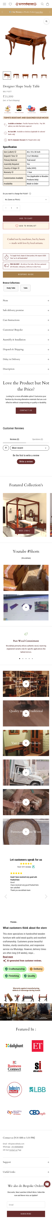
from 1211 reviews (24, 867)
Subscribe (26, 1214)
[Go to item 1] (7, 75)
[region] (26, 643)
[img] (26, 863)
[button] (6, 896)
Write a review (26, 461)
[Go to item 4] (35, 75)
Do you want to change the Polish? (15, 194)
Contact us (26, 410)
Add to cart (25, 218)
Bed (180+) (24, 531)
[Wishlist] (10, 4)
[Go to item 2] (16, 75)
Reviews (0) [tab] (14, 439)
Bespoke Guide (26, 274)
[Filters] (6, 448)
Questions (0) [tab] (37, 439)
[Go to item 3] (25, 75)
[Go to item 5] (44, 75)
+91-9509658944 (17, 1147)
